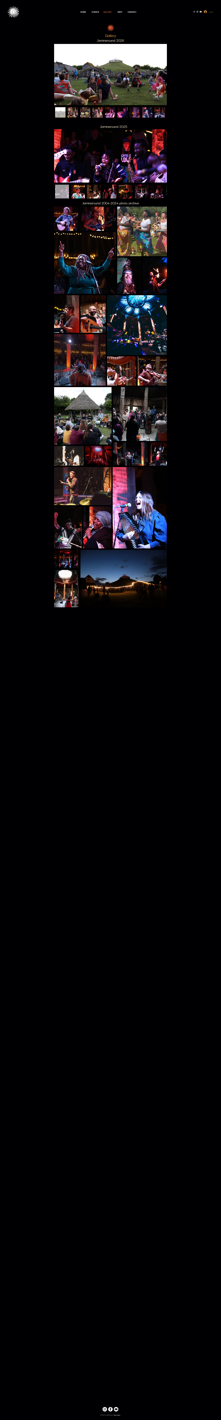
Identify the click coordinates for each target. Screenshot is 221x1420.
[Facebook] (194, 12)
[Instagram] (197, 12)
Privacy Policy (117, 1415)
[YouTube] (200, 12)
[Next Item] (162, 74)
